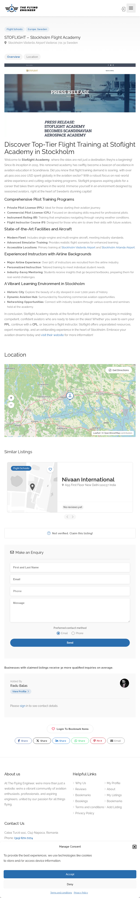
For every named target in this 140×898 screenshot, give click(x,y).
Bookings (81, 801)
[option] (70, 487)
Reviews (80, 789)
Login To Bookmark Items (73, 728)
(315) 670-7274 (23, 838)
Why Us (80, 783)
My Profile (113, 783)
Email (117, 740)
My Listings (114, 795)
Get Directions (120, 370)
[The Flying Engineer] (21, 8)
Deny (70, 884)
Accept (70, 874)
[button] (134, 847)
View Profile (19, 691)
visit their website (52, 335)
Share (24, 740)
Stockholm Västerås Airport (78, 247)
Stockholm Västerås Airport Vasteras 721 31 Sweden (42, 42)
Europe (32, 29)
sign (23, 706)
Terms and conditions (61, 892)
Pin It (99, 740)
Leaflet (96, 433)
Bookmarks (83, 795)
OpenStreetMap (112, 433)
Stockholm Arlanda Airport (118, 247)
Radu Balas (19, 686)
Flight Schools (14, 29)
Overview (13, 56)
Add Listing (114, 807)
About (111, 789)
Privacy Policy (81, 892)
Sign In (123, 9)
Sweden (42, 29)
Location (32, 56)
